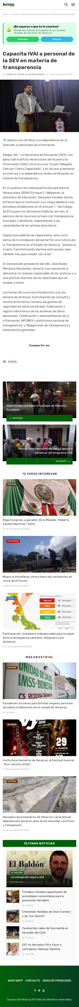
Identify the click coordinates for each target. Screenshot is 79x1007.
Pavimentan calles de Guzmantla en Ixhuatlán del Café (45, 930)
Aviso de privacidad (57, 980)
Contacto (33, 980)
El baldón (17, 873)
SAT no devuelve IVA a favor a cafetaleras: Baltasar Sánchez (41, 947)
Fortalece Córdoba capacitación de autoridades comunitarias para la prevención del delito (44, 896)
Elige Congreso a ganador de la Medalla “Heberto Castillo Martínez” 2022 (36, 522)
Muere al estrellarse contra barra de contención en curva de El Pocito (37, 578)
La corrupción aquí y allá (27, 877)
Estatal (14, 14)
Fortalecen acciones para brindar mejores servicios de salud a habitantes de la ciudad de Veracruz (38, 705)
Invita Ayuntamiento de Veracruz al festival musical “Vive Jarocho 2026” (38, 762)
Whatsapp (15, 980)
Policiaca (13, 541)
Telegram (56, 39)
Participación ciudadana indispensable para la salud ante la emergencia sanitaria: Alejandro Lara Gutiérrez (38, 637)
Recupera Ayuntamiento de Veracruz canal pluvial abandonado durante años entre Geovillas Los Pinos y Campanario (38, 821)
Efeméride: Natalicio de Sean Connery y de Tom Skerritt (46, 914)
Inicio (5, 14)
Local (11, 598)
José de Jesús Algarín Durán (25, 74)
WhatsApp (23, 39)
